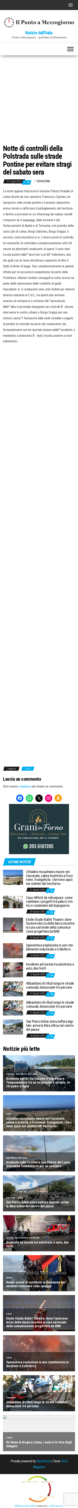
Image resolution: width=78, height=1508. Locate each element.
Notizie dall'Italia (39, 32)
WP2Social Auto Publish (25, 1506)
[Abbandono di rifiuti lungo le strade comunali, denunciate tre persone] (13, 989)
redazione (43, 181)
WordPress (44, 1461)
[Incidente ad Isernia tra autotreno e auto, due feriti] (13, 970)
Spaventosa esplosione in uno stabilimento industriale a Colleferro (50, 947)
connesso (25, 786)
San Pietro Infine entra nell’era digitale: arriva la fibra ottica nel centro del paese (50, 1025)
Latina (28, 768)
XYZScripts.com (56, 1506)
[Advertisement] (39, 96)
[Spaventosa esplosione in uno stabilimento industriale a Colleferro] (13, 950)
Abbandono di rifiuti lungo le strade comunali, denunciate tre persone (50, 985)
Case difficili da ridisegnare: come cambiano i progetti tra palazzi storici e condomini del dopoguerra (49, 901)
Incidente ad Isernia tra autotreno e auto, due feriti (50, 966)
